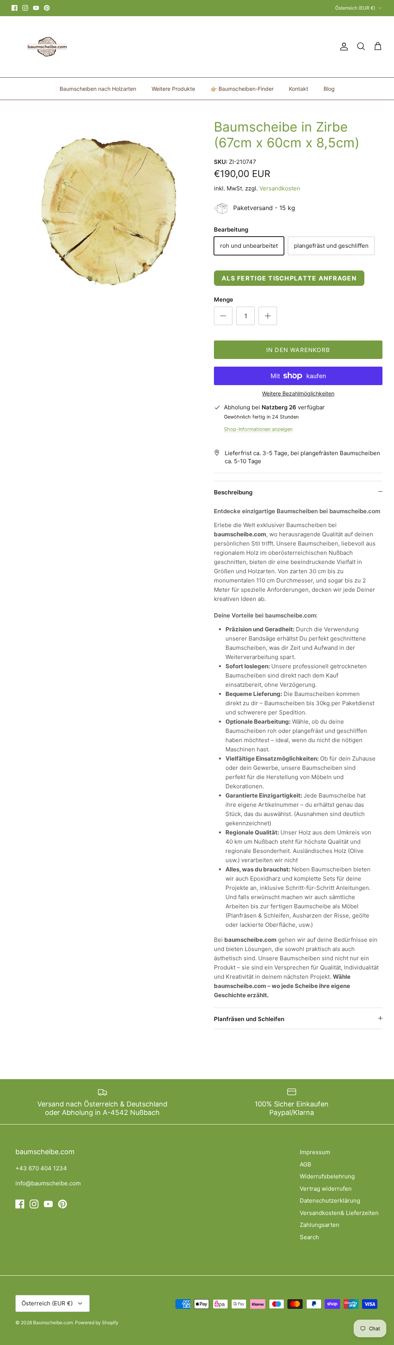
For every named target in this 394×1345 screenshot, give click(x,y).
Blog (329, 88)
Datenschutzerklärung (330, 1200)
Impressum (315, 1152)
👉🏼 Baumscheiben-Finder (242, 88)
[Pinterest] (47, 8)
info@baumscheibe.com (48, 1183)
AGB (305, 1164)
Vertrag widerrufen (326, 1188)
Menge (223, 299)
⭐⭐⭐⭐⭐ (228, 8)
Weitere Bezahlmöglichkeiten (298, 393)
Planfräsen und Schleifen (249, 1019)
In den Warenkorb (298, 350)
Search (309, 1237)
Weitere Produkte (173, 88)
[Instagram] (25, 8)
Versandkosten (279, 188)
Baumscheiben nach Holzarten (98, 88)
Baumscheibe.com (53, 1322)
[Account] (342, 46)
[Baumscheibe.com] (46, 47)
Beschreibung (233, 492)
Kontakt (298, 88)
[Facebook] (14, 8)
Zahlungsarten (319, 1224)
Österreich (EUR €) (355, 8)
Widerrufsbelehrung (327, 1176)
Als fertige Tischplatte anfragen (289, 278)
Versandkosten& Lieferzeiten (339, 1213)
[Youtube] (36, 8)
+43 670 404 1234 (41, 1168)
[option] (104, 212)
